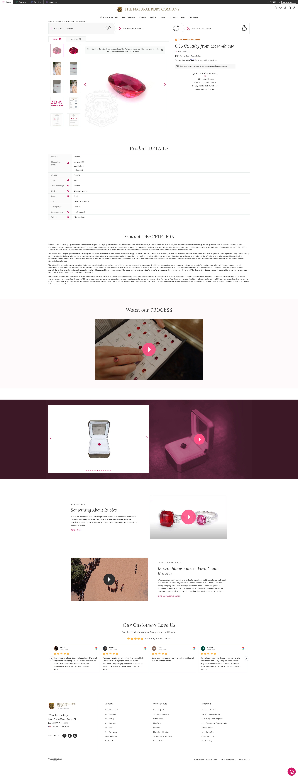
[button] (165, 84)
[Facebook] (69, 736)
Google (153, 632)
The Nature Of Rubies (209, 710)
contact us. (223, 66)
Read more (75, 530)
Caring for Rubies (207, 736)
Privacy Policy (158, 741)
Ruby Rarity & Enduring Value (212, 719)
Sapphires (37, 2)
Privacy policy (244, 759)
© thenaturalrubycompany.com (205, 759)
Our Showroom (111, 723)
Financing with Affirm (161, 732)
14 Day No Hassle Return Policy (189, 56)
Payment (156, 727)
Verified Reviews (168, 632)
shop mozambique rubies (169, 596)
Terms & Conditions (228, 759)
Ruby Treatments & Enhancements (214, 723)
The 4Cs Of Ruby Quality (210, 714)
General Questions (160, 710)
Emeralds (22, 2)
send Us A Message (60, 723)
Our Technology (111, 732)
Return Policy (158, 719)
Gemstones (53, 2)
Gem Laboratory (111, 736)
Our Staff (108, 727)
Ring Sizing (157, 723)
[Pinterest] (64, 736)
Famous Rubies (207, 727)
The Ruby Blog (206, 741)
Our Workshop (110, 714)
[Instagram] (75, 736)
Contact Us (109, 741)
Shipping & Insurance (161, 714)
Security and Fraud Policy (162, 736)
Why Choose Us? (111, 710)
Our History (109, 719)
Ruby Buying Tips (207, 732)
